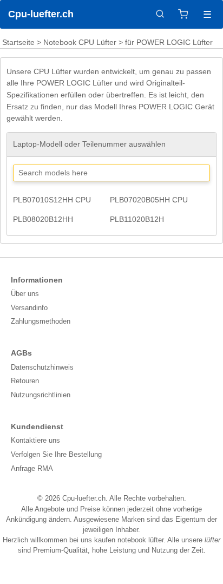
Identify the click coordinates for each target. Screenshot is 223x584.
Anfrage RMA (32, 468)
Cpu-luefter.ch (41, 14)
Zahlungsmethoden (40, 321)
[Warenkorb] (183, 14)
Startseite (18, 42)
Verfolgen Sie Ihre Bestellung (56, 454)
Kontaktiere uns (35, 440)
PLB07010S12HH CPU (52, 199)
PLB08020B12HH (43, 219)
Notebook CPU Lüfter (79, 42)
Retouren (25, 381)
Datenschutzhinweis (42, 367)
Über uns (25, 294)
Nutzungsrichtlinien (40, 395)
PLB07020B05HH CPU (149, 199)
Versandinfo (29, 308)
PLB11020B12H (137, 219)
